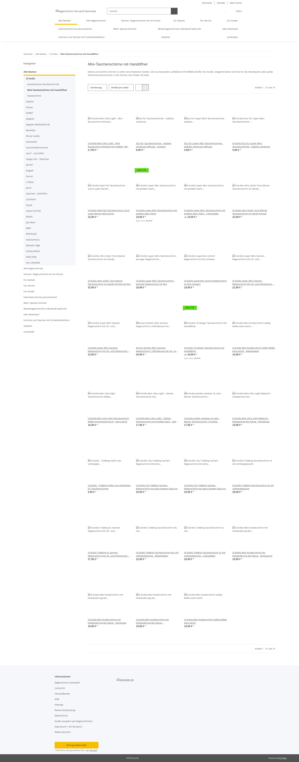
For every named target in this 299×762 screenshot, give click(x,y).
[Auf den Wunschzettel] (125, 103)
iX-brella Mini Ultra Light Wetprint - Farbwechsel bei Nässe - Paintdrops (251, 420)
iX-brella (30, 78)
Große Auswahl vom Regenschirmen (74, 721)
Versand (93, 750)
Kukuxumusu (33, 239)
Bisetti (29, 216)
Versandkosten (62, 693)
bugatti (29, 170)
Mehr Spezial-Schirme (35, 302)
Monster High (33, 245)
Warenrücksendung (65, 710)
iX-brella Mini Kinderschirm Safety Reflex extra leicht (205, 621)
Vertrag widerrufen (76, 745)
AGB (57, 699)
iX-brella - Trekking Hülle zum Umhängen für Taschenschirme (109, 487)
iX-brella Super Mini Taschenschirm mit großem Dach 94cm (156, 212)
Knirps (29, 107)
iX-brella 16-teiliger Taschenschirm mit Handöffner (204, 349)
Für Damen (29, 279)
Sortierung (96, 87)
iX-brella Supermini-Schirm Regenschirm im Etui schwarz (205, 282)
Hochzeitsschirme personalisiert (40, 297)
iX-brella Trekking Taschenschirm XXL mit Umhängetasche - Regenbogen (157, 554)
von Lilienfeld (33, 262)
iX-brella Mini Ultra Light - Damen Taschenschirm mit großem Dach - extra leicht (157, 420)
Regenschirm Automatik (67, 682)
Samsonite (31, 141)
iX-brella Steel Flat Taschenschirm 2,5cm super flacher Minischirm (109, 212)
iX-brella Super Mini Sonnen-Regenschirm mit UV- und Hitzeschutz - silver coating (108, 349)
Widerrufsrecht (63, 732)
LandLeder (29, 331)
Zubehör (28, 325)
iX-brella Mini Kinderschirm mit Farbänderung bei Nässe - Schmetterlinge (152, 621)
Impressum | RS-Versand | (69, 726)
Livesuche (60, 688)
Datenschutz (61, 715)
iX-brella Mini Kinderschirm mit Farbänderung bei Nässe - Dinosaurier (252, 554)
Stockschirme (34, 95)
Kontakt (221, 2)
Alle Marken (30, 71)
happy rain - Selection (37, 159)
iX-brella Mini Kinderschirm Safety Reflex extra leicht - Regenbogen (253, 349)
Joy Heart (30, 222)
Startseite (207, 2)
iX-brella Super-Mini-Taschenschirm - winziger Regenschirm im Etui (155, 282)
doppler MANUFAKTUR (38, 124)
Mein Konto (236, 2)
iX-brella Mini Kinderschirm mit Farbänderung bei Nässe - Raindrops (107, 621)
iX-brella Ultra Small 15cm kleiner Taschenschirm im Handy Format (249, 212)
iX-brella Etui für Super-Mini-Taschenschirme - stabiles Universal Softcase (251, 145)
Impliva (30, 101)
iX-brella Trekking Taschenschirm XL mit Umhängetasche (253, 487)
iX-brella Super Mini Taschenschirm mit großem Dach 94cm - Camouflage (204, 212)
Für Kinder (29, 291)
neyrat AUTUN (33, 210)
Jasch (28, 187)
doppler (30, 118)
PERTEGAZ (31, 233)
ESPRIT (29, 113)
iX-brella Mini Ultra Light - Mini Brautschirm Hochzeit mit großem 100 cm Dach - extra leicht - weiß (108, 145)
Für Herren (29, 285)
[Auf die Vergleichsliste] (117, 103)
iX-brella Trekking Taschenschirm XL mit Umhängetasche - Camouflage (204, 554)
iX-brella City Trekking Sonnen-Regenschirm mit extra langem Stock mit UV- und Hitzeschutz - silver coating (205, 487)
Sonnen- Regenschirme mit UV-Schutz (43, 274)
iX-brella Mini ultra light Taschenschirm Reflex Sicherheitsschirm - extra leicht (108, 420)
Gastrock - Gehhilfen (36, 193)
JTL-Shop (283, 758)
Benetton (31, 130)
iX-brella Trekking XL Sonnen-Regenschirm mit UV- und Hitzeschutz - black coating (108, 554)
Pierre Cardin (33, 136)
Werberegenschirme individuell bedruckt (45, 308)
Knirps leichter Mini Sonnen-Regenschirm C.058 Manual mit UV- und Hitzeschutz (157, 349)
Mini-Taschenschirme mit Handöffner (47, 90)
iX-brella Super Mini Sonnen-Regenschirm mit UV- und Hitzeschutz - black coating (252, 282)
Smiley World (33, 251)
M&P (28, 228)
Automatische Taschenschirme (43, 84)
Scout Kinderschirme (37, 147)
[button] (219, 11)
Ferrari (29, 176)
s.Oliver (30, 182)
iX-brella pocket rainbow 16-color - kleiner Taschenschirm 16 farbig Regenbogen (202, 420)
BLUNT (29, 164)
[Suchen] (174, 11)
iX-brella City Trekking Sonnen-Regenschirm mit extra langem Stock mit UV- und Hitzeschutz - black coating (157, 487)
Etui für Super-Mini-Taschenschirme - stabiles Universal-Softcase (203, 145)
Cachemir (31, 199)
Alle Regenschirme (33, 268)
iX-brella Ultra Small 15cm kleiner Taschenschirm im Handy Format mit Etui (109, 282)
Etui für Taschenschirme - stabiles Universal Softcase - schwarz (153, 145)
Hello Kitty (31, 256)
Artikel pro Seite (119, 87)
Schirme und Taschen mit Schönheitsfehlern (47, 320)
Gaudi (29, 205)
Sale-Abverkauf (31, 314)
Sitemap (59, 704)
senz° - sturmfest (35, 153)
